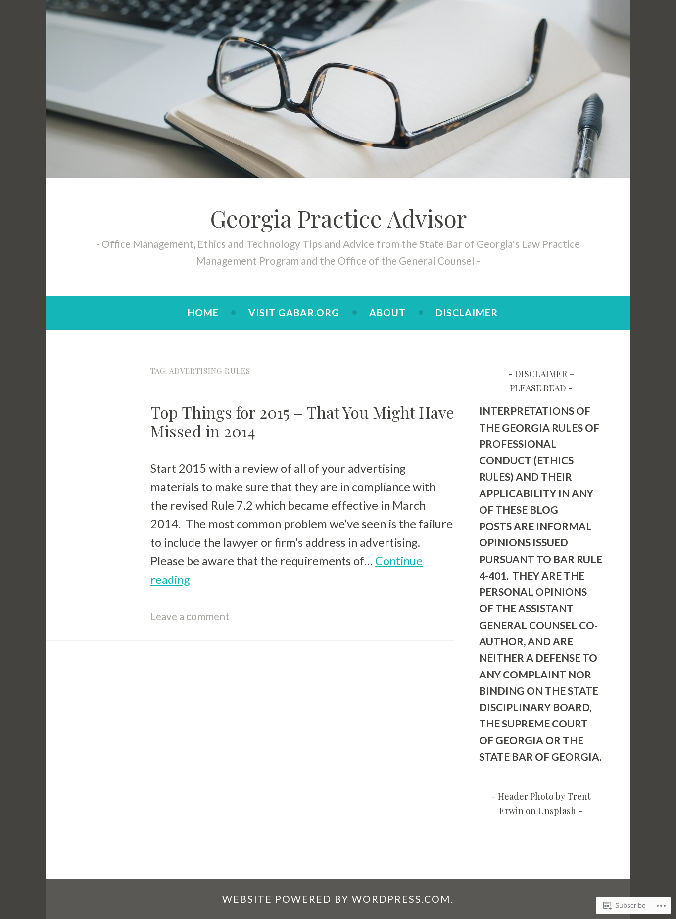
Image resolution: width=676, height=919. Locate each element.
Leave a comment (190, 616)
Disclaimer (466, 312)
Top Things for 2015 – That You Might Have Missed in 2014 (302, 421)
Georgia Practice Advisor (338, 218)
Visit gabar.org (293, 312)
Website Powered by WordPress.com (336, 899)
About (387, 312)
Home (203, 312)
